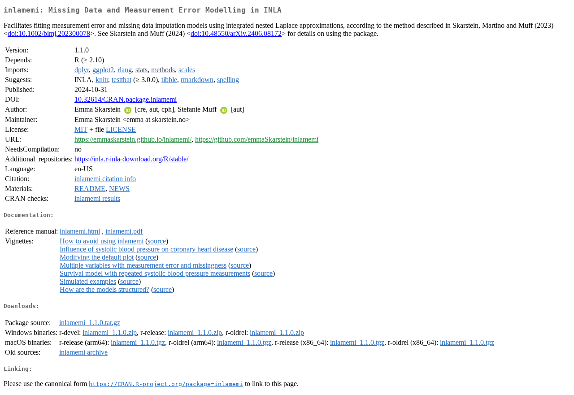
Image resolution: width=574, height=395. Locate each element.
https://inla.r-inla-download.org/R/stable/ (131, 159)
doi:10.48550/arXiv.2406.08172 (236, 33)
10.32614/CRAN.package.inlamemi (125, 99)
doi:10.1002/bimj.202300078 (49, 33)
